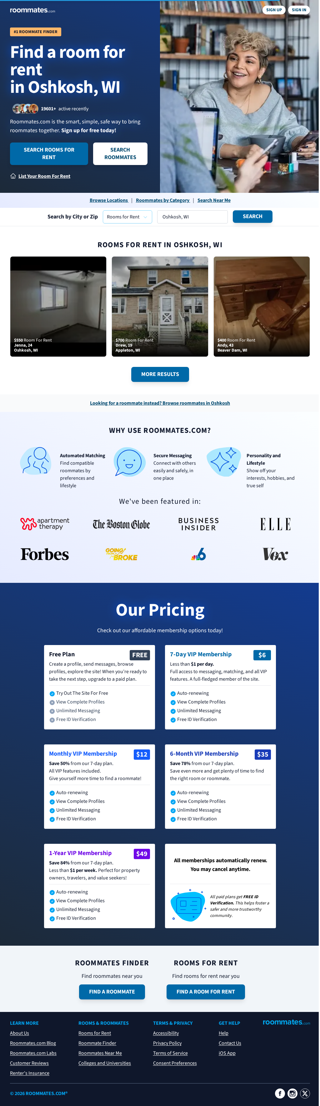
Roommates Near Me (100, 1053)
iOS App (227, 1053)
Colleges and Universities (104, 1063)
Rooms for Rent (94, 1033)
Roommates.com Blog (33, 1043)
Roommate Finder (97, 1043)
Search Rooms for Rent (49, 153)
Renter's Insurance (29, 1073)
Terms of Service (170, 1053)
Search (252, 216)
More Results (160, 374)
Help (223, 1033)
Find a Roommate (112, 992)
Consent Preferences (175, 1063)
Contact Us (230, 1043)
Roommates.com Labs (33, 1053)
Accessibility (166, 1033)
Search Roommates (120, 153)
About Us (19, 1033)
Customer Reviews (29, 1063)
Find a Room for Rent (206, 992)
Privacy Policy (167, 1043)
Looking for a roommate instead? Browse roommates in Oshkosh (160, 403)
